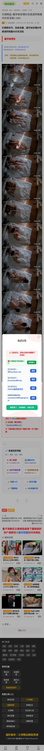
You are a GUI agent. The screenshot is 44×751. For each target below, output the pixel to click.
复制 (33, 371)
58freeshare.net (14, 372)
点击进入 (31, 362)
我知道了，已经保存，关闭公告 (22, 407)
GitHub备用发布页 (15, 389)
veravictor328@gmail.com (18, 399)
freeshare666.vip (15, 381)
